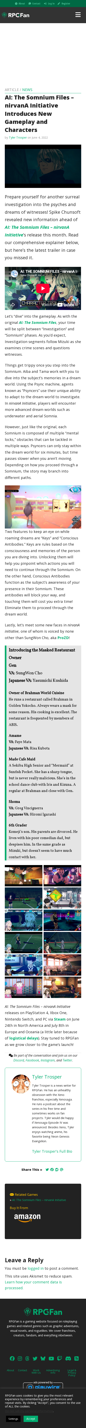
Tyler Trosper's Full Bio (52, 1151)
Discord (18, 1060)
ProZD (63, 637)
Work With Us (36, 1371)
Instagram (48, 1060)
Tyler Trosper (18, 137)
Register (66, 3)
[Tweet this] (47, 1169)
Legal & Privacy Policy (72, 1372)
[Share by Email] (61, 1169)
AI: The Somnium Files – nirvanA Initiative (39, 1200)
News (27, 89)
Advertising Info (53, 1371)
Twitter (67, 1060)
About (22, 3)
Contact (36, 3)
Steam (60, 1019)
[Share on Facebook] (52, 1169)
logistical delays (23, 1038)
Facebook (32, 1060)
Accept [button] (30, 1419)
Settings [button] (13, 1419)
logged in (36, 1268)
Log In (51, 3)
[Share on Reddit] (56, 1169)
